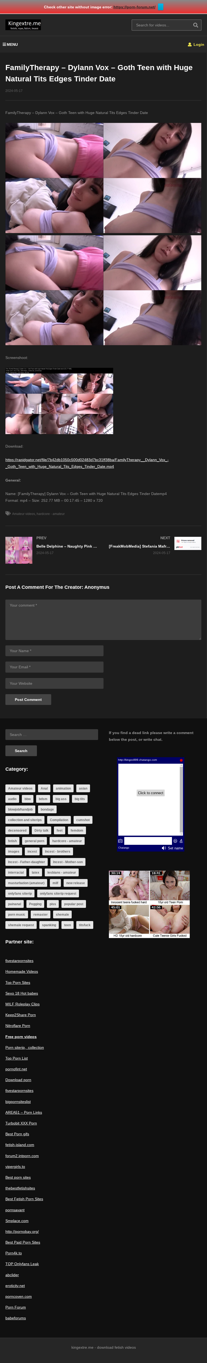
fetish (12, 841)
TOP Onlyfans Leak (22, 1264)
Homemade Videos (21, 971)
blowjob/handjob (20, 809)
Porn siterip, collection (24, 1047)
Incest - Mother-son (68, 862)
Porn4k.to (13, 1253)
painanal (14, 904)
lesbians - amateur (61, 872)
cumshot (83, 820)
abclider (12, 1275)
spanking (49, 925)
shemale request (21, 925)
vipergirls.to (15, 1166)
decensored (17, 830)
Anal (44, 788)
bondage (47, 809)
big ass (61, 799)
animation (63, 788)
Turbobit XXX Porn (21, 1123)
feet (60, 830)
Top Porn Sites (17, 982)
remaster (40, 914)
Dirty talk (41, 830)
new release (75, 883)
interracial (16, 872)
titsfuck (85, 925)
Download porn (18, 1080)
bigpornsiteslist (18, 1101)
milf (55, 883)
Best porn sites (18, 1177)
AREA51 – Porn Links (23, 1112)
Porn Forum (15, 1307)
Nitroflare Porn (17, 1025)
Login (198, 44)
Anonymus (96, 587)
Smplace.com (17, 1221)
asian (83, 788)
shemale (62, 914)
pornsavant (15, 1210)
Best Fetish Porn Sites (24, 1199)
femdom (77, 830)
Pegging (35, 904)
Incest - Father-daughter (26, 862)
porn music (16, 914)
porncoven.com (18, 1296)
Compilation (59, 820)
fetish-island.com (19, 1145)
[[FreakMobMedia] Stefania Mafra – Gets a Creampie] (155, 545)
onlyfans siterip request (58, 893)
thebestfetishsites (20, 1188)
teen (67, 925)
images (13, 851)
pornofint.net (16, 1069)
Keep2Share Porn (20, 1015)
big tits (80, 799)
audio (12, 799)
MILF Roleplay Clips (22, 1004)
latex (35, 872)
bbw (28, 799)
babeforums (15, 1318)
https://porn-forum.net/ (134, 7)
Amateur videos (23, 514)
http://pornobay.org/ (22, 1231)
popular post (73, 904)
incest (32, 851)
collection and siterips (25, 820)
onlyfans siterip (20, 893)
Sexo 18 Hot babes (21, 993)
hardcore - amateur (51, 514)
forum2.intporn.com (22, 1156)
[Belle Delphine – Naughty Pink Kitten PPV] (51, 550)
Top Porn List (16, 1058)
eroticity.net (15, 1286)
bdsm (43, 799)
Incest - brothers (57, 851)
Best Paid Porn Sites (22, 1242)
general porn (34, 841)
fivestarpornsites (19, 961)
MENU (12, 44)
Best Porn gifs (17, 1134)
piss (53, 904)
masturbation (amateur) (26, 883)
